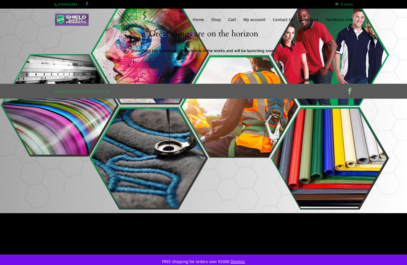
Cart (232, 20)
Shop (216, 20)
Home (198, 20)
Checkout (310, 20)
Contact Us (283, 20)
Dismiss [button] (238, 261)
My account (254, 20)
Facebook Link (339, 20)
